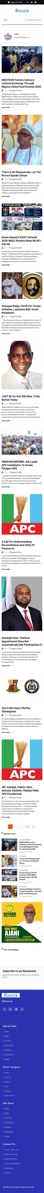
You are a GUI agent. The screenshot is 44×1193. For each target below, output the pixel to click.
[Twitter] (31, 2)
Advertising (9, 1168)
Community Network (12, 1164)
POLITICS (8, 1041)
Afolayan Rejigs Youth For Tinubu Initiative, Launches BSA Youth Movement (21, 309)
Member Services (11, 1154)
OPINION (8, 1050)
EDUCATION (9, 1046)
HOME (7, 1032)
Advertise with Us (11, 1159)
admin (5, 90)
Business (8, 1091)
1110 (27, 827)
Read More (6, 107)
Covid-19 (8, 1077)
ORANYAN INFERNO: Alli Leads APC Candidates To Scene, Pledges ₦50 (19, 465)
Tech (6, 1086)
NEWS (7, 1036)
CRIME (7, 1059)
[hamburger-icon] (5, 20)
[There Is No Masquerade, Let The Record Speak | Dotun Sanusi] (9, 861)
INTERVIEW (9, 1055)
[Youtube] (35, 2)
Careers (7, 1173)
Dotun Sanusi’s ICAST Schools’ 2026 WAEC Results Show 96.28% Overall (21, 241)
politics (6, 302)
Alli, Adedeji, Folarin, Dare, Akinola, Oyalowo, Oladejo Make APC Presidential (20, 790)
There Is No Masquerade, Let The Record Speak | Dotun (21, 173)
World (7, 1073)
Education (6, 233)
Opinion (5, 168)
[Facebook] (27, 2)
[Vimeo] (22, 1009)
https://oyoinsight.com (22, 37)
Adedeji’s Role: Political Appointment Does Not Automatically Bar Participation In (22, 641)
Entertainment (8, 76)
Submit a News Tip (11, 1150)
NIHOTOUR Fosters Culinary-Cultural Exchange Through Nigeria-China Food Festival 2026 (21, 83)
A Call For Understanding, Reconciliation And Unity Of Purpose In (18, 545)
